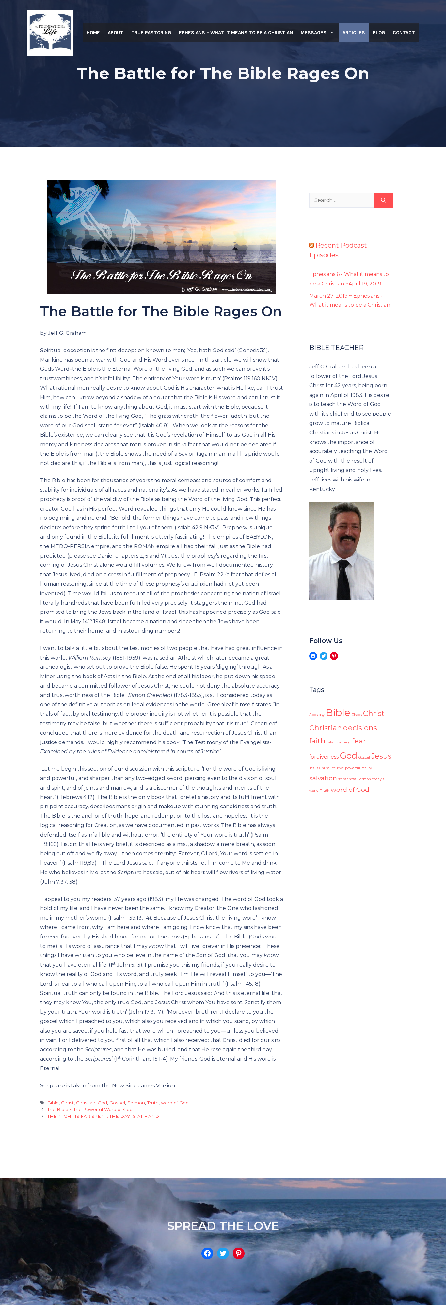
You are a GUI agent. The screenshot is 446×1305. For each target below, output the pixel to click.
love (340, 768)
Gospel (117, 1102)
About (115, 33)
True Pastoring (151, 33)
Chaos (357, 715)
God (102, 1102)
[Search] (383, 200)
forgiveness (324, 757)
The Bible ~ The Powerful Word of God (90, 1109)
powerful (352, 768)
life (333, 768)
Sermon (136, 1102)
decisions (360, 728)
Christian (85, 1102)
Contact (404, 33)
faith (317, 741)
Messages (314, 33)
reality (366, 768)
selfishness (347, 779)
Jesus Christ (319, 768)
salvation (323, 778)
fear (359, 741)
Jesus (381, 756)
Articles (353, 33)
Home (93, 33)
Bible (53, 1102)
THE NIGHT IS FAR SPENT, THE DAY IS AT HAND (103, 1116)
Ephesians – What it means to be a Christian (236, 33)
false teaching (339, 742)
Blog (379, 33)
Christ (67, 1102)
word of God (175, 1102)
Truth (153, 1102)
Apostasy (317, 715)
